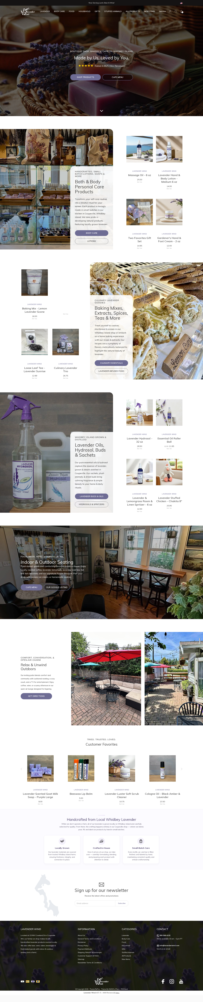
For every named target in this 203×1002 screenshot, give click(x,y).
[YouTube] (181, 981)
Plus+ (117, 989)
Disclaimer (82, 942)
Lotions (91, 241)
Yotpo (117, 993)
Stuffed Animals (112, 11)
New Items (149, 11)
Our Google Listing (56, 587)
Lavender (45, 11)
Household (84, 11)
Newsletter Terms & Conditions (90, 963)
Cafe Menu (117, 77)
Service (162, 11)
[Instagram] (172, 981)
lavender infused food (111, 371)
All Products (133, 11)
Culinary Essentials (111, 363)
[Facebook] (163, 981)
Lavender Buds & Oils (91, 496)
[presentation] (21, 769)
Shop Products (85, 77)
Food (71, 11)
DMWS (111, 989)
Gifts (97, 11)
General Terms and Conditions (89, 939)
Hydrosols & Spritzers (91, 504)
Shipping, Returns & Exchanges (90, 952)
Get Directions (36, 696)
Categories (129, 929)
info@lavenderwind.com (169, 945)
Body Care (59, 11)
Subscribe (121, 903)
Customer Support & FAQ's (88, 956)
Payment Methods (85, 949)
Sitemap (81, 959)
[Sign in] (170, 11)
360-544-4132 (165, 935)
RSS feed (124, 989)
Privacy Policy (83, 946)
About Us (81, 935)
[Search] (176, 11)
